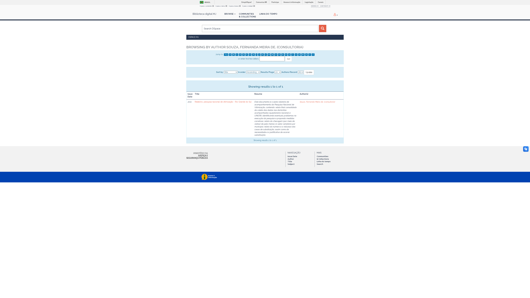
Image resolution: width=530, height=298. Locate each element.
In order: (242, 72)
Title (290, 161)
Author (291, 159)
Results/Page (267, 72)
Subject (291, 164)
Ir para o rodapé (248, 6)
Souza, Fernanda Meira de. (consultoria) (317, 102)
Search (320, 164)
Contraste (324, 6)
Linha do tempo (324, 161)
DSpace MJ (193, 37)
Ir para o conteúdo (207, 6)
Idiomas (314, 6)
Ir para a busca (234, 6)
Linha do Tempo (268, 14)
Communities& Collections (247, 15)
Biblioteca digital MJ (204, 14)
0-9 (226, 54)
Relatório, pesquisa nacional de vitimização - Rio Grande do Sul (223, 102)
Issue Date (292, 156)
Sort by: (219, 72)
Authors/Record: (289, 72)
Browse (229, 14)
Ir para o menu (221, 6)
